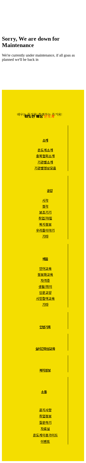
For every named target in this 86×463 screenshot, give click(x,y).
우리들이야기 (45, 230)
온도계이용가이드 (45, 435)
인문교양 (45, 292)
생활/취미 (45, 286)
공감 (49, 190)
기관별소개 (45, 162)
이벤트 (45, 441)
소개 (45, 140)
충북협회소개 (45, 155)
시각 (45, 200)
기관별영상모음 (45, 168)
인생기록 (45, 327)
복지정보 (45, 224)
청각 (45, 206)
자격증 (45, 280)
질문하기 (45, 422)
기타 (45, 236)
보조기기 (45, 212)
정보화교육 (45, 274)
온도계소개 (45, 150)
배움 (45, 258)
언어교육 (45, 268)
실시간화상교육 (45, 348)
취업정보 (45, 416)
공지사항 (45, 409)
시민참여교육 (45, 298)
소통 (44, 391)
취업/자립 (45, 218)
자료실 (45, 428)
